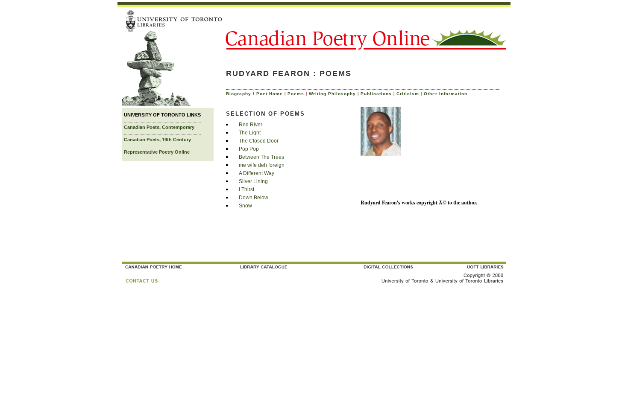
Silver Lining (253, 181)
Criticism (407, 93)
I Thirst (246, 189)
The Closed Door (259, 141)
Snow (245, 206)
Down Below (253, 198)
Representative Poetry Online (157, 151)
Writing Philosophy (332, 93)
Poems (296, 93)
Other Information (445, 93)
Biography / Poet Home (254, 93)
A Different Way (256, 173)
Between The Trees (261, 157)
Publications (376, 93)
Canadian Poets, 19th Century (157, 139)
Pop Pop (249, 149)
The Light (250, 133)
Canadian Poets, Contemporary (159, 127)
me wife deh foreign (262, 165)
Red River (250, 125)
